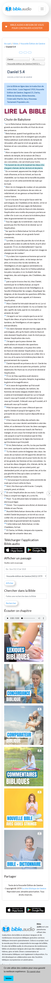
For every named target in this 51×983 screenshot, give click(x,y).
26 (5, 492)
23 (5, 451)
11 (5, 256)
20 (5, 407)
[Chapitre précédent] (2, 493)
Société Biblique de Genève (34, 888)
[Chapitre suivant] (49, 493)
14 (5, 315)
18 (5, 375)
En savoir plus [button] (33, 971)
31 (5, 530)
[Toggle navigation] (42, 8)
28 (5, 504)
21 (5, 419)
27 (5, 498)
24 (5, 479)
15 (5, 328)
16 (5, 341)
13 (5, 303)
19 (5, 385)
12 (5, 281)
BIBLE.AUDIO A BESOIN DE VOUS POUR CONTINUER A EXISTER (27, 26)
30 (5, 523)
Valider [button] (8, 978)
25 (5, 486)
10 (5, 240)
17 (5, 363)
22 (5, 445)
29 (5, 511)
